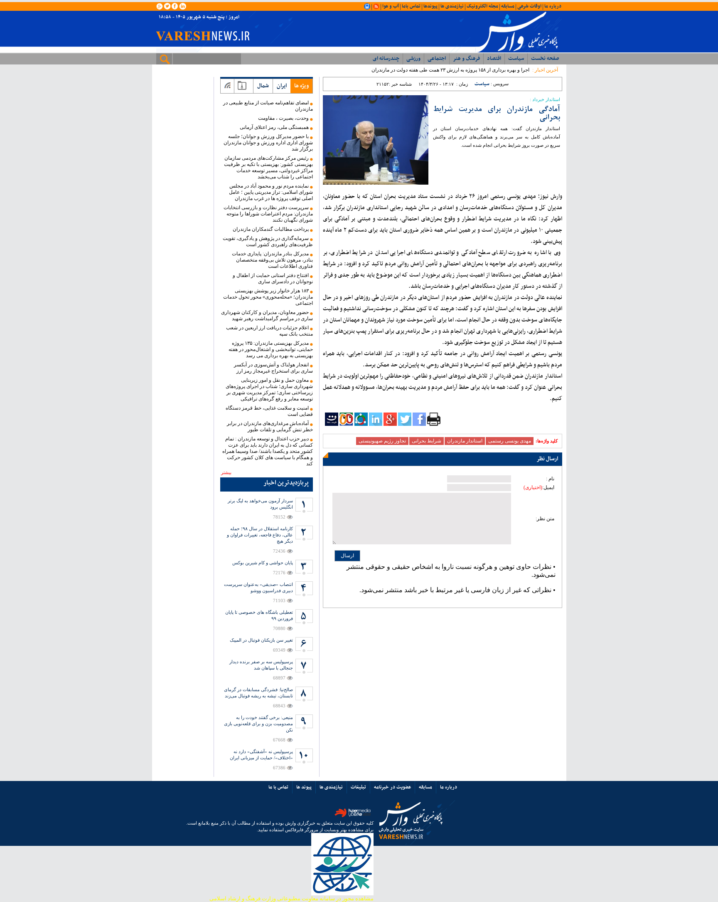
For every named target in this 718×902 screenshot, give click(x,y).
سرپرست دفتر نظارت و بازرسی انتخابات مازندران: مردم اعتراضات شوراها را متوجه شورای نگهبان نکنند (268, 214)
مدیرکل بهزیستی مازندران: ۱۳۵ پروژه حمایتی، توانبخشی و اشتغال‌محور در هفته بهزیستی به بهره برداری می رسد (271, 349)
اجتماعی (437, 58)
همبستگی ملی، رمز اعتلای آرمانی (274, 127)
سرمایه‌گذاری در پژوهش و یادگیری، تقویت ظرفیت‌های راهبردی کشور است (268, 241)
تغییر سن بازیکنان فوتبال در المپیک (261, 640)
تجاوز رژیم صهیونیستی (382, 441)
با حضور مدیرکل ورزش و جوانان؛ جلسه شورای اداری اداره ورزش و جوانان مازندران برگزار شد (268, 142)
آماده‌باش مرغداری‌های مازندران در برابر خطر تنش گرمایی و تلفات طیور (270, 426)
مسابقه (507, 6)
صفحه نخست (545, 58)
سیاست (516, 58)
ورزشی (413, 58)
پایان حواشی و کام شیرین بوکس (262, 562)
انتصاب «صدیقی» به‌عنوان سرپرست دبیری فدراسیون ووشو (258, 587)
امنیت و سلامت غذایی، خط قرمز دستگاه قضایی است (269, 411)
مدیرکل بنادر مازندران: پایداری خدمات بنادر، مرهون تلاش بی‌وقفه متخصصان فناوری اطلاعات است (272, 260)
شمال (263, 86)
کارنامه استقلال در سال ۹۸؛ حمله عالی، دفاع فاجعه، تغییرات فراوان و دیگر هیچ (260, 535)
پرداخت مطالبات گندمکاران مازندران (271, 229)
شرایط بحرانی (426, 441)
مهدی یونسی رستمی (509, 441)
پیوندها (430, 6)
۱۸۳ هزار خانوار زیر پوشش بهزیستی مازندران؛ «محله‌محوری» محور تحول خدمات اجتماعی (268, 297)
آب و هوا (390, 6)
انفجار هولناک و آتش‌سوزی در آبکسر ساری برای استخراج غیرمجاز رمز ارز (273, 368)
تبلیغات (358, 787)
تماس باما (411, 6)
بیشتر (226, 472)
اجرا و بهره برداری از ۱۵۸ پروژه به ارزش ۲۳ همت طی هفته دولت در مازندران (450, 70)
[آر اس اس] (227, 86)
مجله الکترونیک (482, 6)
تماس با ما (278, 787)
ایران (282, 86)
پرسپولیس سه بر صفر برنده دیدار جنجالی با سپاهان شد (261, 664)
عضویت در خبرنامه (392, 787)
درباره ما (552, 6)
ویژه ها (301, 86)
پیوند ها (304, 787)
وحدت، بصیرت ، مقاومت (283, 118)
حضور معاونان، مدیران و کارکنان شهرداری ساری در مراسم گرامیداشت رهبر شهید (267, 315)
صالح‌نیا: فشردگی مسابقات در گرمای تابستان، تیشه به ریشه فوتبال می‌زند (258, 692)
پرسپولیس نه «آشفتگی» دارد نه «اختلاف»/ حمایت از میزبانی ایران (261, 754)
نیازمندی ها (452, 6)
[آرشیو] (242, 86)
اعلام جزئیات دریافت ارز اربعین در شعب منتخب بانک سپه (269, 331)
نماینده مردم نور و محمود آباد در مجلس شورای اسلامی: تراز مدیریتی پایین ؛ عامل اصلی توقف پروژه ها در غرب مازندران (271, 192)
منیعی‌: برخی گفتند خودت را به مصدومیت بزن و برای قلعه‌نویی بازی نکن (258, 723)
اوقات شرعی (529, 6)
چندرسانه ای (386, 58)
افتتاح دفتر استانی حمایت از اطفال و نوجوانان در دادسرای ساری (273, 278)
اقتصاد (494, 58)
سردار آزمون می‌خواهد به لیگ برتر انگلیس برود (260, 503)
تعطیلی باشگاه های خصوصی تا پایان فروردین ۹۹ (259, 615)
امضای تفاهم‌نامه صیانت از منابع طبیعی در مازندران (268, 106)
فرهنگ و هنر (466, 58)
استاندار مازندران (464, 441)
